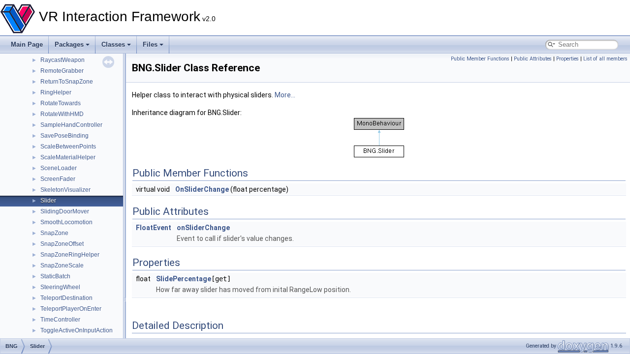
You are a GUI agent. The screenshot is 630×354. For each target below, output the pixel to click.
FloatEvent (153, 228)
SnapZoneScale (62, 265)
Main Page (27, 44)
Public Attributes (533, 59)
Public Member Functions (480, 59)
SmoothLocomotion (66, 222)
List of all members (605, 59)
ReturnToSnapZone (66, 81)
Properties (567, 59)
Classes (113, 44)
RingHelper (55, 92)
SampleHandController (71, 124)
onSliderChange (203, 228)
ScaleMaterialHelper (67, 157)
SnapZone (54, 233)
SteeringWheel (60, 287)
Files (150, 44)
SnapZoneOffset (62, 243)
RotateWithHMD (62, 114)
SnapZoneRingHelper (69, 254)
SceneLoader (58, 168)
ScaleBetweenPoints (68, 146)
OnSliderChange (202, 189)
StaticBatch (55, 276)
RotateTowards (60, 103)
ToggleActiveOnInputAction (76, 330)
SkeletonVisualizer (65, 189)
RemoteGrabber (62, 70)
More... (285, 95)
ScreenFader (57, 179)
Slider (48, 200)
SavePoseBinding (64, 135)
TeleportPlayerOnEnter (70, 308)
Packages (69, 44)
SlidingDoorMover (64, 211)
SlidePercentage (183, 279)
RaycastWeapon (62, 60)
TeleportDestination (66, 298)
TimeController (60, 319)
